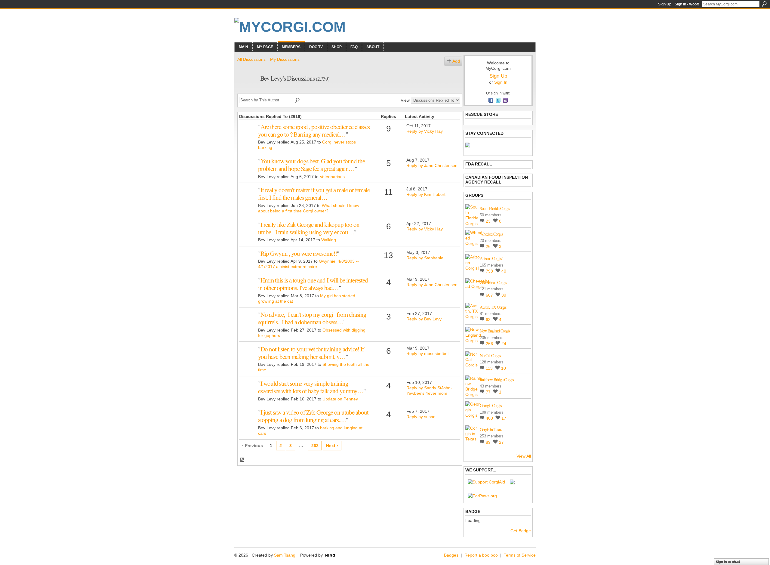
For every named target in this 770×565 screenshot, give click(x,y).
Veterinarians (332, 176)
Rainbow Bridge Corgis (496, 379)
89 (489, 442)
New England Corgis (495, 331)
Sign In (500, 82)
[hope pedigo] (248, 323)
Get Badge (520, 530)
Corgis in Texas (491, 429)
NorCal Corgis (490, 355)
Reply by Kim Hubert (425, 194)
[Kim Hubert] (248, 199)
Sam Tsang (284, 555)
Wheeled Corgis (491, 234)
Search (764, 4)
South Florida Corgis (495, 208)
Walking (328, 239)
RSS (242, 460)
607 (490, 295)
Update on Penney (340, 399)
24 (503, 343)
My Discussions (285, 59)
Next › (332, 445)
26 (489, 246)
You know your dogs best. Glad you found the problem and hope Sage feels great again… (311, 165)
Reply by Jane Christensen (431, 165)
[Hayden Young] (248, 136)
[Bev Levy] (247, 90)
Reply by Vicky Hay (424, 131)
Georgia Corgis (490, 405)
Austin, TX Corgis (493, 307)
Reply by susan (421, 416)
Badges (451, 555)
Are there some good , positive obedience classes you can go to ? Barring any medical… (314, 130)
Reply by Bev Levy (424, 318)
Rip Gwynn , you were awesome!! (298, 253)
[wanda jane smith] (248, 421)
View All (523, 456)
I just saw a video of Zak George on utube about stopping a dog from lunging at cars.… (313, 416)
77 (489, 392)
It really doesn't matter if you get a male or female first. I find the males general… (314, 194)
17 (503, 418)
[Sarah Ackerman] (248, 233)
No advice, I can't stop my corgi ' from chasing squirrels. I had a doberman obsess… (312, 318)
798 (490, 271)
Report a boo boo (481, 555)
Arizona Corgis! (491, 258)
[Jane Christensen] (248, 170)
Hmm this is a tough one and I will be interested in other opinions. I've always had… (313, 284)
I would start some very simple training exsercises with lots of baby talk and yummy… (310, 387)
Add (456, 61)
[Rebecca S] (248, 289)
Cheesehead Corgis (493, 282)
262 (315, 445)
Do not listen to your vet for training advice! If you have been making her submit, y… (311, 353)
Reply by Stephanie (424, 257)
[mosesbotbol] (248, 358)
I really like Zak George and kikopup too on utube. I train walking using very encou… (308, 228)
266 (490, 343)
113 (490, 368)
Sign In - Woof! (687, 4)
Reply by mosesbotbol (427, 353)
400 (490, 418)
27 (501, 442)
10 (503, 368)
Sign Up (664, 4)
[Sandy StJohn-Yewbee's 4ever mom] (248, 392)
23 (489, 221)
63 (489, 319)
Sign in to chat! (728, 561)
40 (503, 271)
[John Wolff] (248, 262)
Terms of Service (520, 555)
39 (503, 295)
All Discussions (251, 59)
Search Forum (297, 100)
